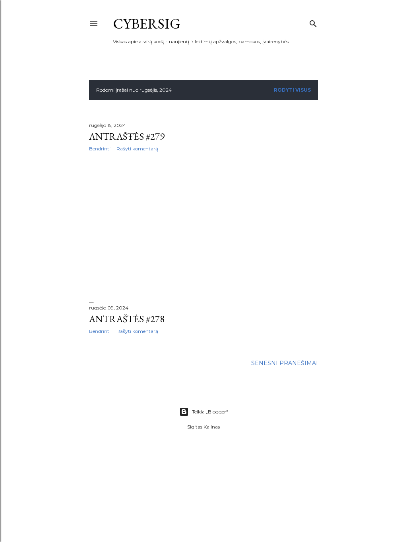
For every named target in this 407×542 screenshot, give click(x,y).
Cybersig (146, 23)
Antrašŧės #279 (127, 136)
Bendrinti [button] (99, 149)
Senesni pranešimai (284, 363)
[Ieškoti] (313, 22)
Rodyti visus (292, 90)
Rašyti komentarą (137, 149)
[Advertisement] (203, 227)
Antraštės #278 (127, 319)
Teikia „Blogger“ (210, 412)
